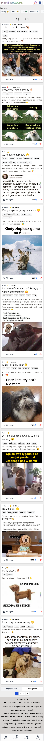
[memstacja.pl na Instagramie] (35, 2)
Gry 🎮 (24, 12)
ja (3, 369)
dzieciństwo (28, 159)
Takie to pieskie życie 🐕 (15, 27)
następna (31, 689)
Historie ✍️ (34, 12)
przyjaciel (27, 94)
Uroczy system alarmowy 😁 (18, 622)
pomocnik (18, 94)
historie (37, 159)
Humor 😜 (15, 12)
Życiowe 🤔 (5, 433)
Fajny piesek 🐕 (11, 570)
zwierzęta (11, 31)
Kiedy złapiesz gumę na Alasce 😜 (21, 210)
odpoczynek (33, 31)
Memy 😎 (5, 12)
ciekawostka (7, 218)
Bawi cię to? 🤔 (10, 508)
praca (5, 35)
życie (16, 626)
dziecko (19, 159)
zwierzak (35, 369)
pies (4, 31)
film (4, 513)
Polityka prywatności (32, 702)
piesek (10, 94)
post (29, 162)
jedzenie (23, 513)
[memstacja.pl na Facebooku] (40, 2)
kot (19, 369)
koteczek (26, 369)
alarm (23, 626)
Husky (17, 214)
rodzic (5, 159)
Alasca (10, 214)
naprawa (30, 626)
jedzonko (31, 513)
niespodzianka (22, 31)
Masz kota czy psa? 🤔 (15, 364)
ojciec (5, 443)
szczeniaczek (7, 296)
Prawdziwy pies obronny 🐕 (17, 89)
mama (12, 159)
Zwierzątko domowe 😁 (15, 154)
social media (21, 162)
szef (34, 296)
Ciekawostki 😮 (6, 25)
